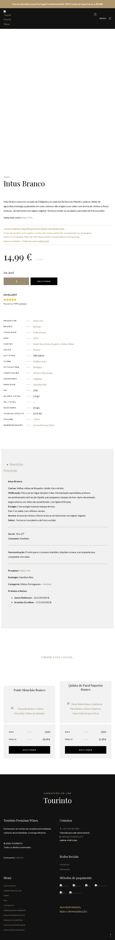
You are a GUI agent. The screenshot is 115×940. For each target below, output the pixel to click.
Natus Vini (26, 217)
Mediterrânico (40, 361)
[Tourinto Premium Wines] (7, 18)
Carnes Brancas (40, 425)
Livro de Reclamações (14, 930)
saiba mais (43, 241)
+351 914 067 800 (70, 828)
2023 (35, 338)
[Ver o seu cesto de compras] (95, 15)
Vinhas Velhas (67, 343)
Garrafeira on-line (13, 891)
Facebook (64, 864)
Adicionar (44, 281)
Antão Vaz (38, 343)
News (6, 895)
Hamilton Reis (40, 384)
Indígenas (37, 378)
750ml (36, 419)
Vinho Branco (39, 332)
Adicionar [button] (29, 750)
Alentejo (37, 326)
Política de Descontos (14, 915)
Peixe (51, 425)
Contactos (9, 905)
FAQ (5, 900)
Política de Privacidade (14, 925)
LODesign (18, 858)
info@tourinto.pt (72, 836)
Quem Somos (10, 886)
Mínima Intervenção (43, 372)
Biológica (37, 367)
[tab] (16, 464)
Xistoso (36, 349)
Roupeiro (55, 343)
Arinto (47, 343)
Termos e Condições (13, 920)
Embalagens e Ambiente (15, 910)
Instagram (65, 869)
